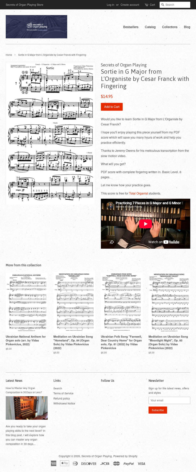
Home (9, 54)
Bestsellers (130, 27)
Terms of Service (63, 393)
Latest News (14, 380)
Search (57, 388)
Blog (187, 27)
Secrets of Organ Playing (97, 456)
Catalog (150, 27)
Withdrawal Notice (64, 403)
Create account (130, 4)
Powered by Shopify (125, 456)
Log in (110, 4)
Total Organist (138, 193)
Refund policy (61, 398)
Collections (169, 27)
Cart (152, 4)
